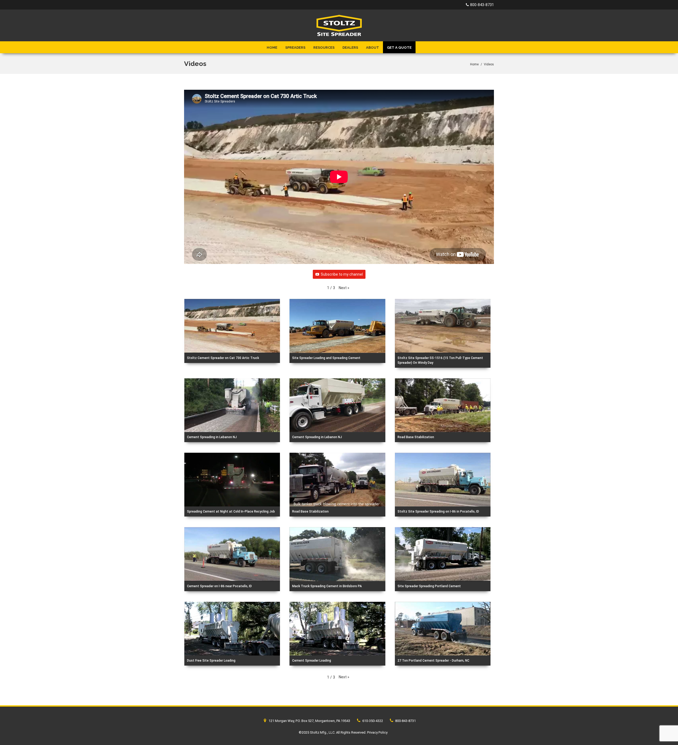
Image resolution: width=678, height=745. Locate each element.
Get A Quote (399, 48)
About (372, 48)
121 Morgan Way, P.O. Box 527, (309, 721)
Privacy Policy (377, 732)
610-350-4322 (372, 721)
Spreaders (295, 48)
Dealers (350, 48)
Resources (323, 48)
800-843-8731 (482, 5)
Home (272, 48)
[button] (344, 288)
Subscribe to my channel (342, 274)
